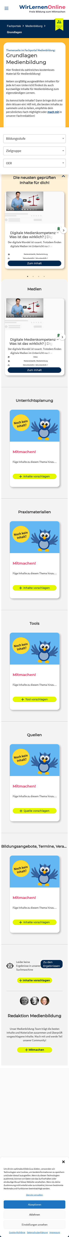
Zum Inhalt (34, 263)
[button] (63, 1162)
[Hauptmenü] (6, 8)
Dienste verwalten (34, 1194)
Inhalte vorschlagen (36, 476)
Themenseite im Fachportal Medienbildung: (30, 50)
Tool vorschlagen (36, 699)
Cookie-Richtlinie (17, 1232)
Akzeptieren (34, 1204)
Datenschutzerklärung (37, 1232)
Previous (4, 230)
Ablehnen (34, 1214)
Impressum (54, 1232)
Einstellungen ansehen (34, 1224)
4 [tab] (44, 276)
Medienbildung (34, 26)
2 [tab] (33, 276)
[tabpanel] (34, 230)
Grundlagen (14, 32)
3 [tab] (38, 276)
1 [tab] (27, 276)
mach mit (53, 112)
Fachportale (14, 26)
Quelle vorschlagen (36, 810)
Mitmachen (36, 1049)
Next (63, 230)
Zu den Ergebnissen (51, 964)
